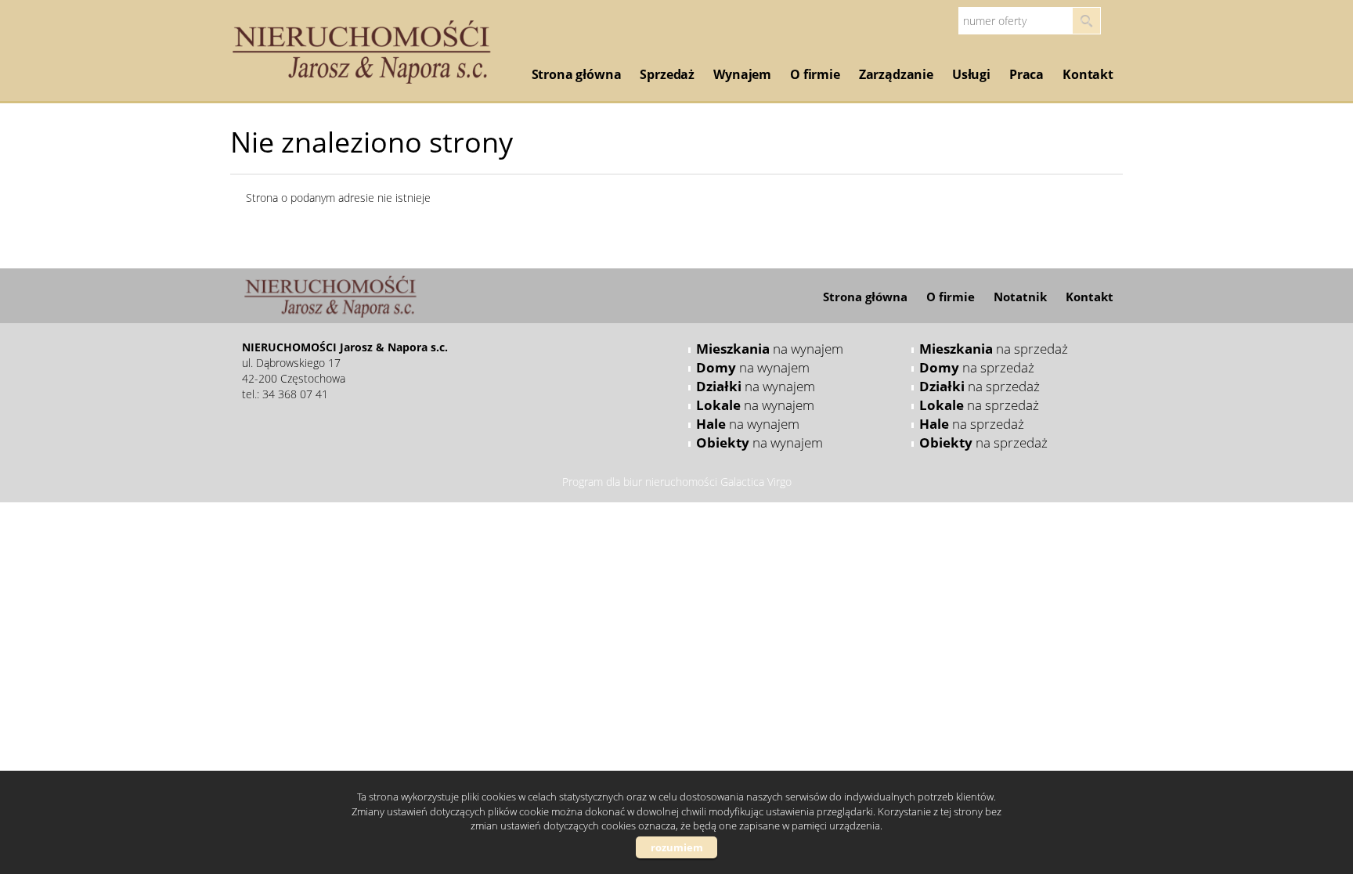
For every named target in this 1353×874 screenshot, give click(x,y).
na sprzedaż (993, 349)
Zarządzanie (896, 74)
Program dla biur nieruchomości (641, 481)
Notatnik (1020, 296)
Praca (1026, 74)
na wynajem (769, 349)
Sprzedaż (667, 74)
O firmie (815, 74)
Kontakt (1088, 74)
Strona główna (577, 74)
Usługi (971, 74)
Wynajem (742, 74)
